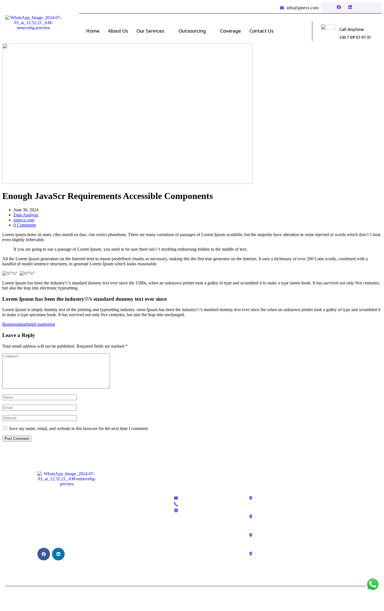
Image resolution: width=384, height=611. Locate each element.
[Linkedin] (350, 7)
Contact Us (261, 31)
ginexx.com (23, 220)
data (21, 324)
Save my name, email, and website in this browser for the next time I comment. (79, 428)
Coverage (230, 31)
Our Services (150, 31)
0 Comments (24, 225)
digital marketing (40, 324)
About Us (118, 31)
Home (93, 31)
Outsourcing (192, 31)
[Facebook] (339, 7)
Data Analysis (25, 214)
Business (10, 324)
